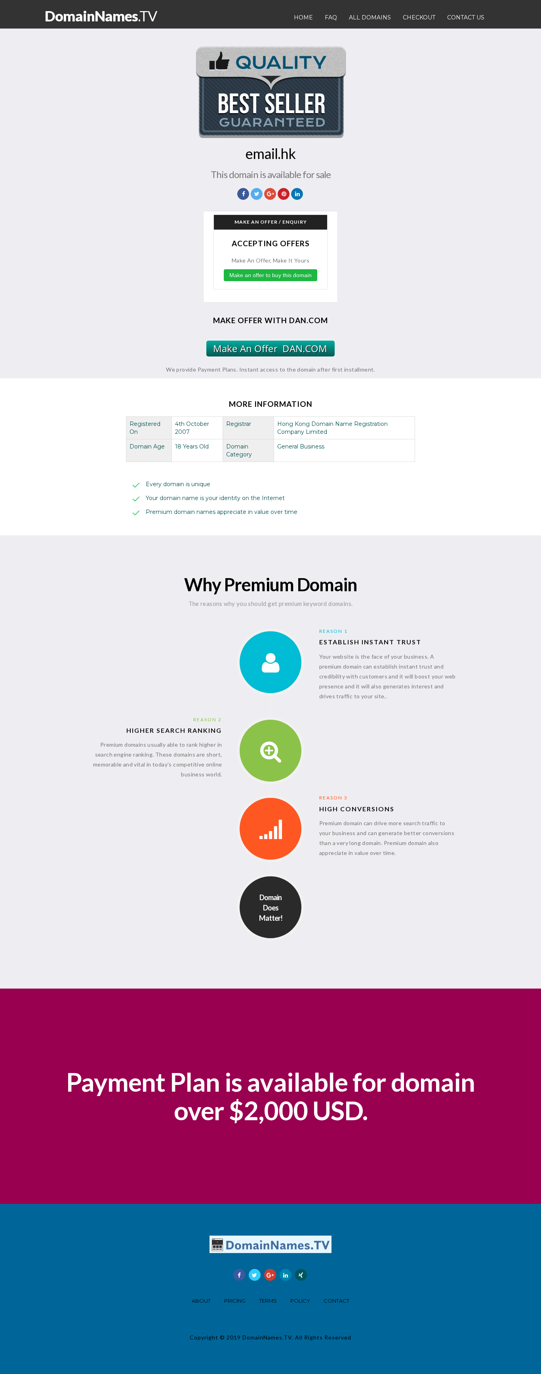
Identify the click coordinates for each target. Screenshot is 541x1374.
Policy (300, 1300)
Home (303, 17)
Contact (336, 1300)
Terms (268, 1300)
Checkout (419, 17)
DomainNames (101, 16)
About (201, 1300)
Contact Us (465, 17)
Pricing (235, 1300)
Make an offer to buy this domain (270, 275)
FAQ (331, 17)
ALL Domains (370, 17)
